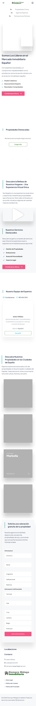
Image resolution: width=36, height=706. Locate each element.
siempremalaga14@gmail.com (16, 666)
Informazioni (9, 551)
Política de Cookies (12, 683)
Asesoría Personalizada (14, 256)
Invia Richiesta (18, 634)
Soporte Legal (11, 260)
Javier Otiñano (18, 317)
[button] (18, 215)
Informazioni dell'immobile (13, 589)
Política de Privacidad (12, 686)
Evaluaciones (10, 253)
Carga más (18, 144)
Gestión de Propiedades (14, 249)
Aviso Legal (9, 680)
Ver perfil (18, 333)
